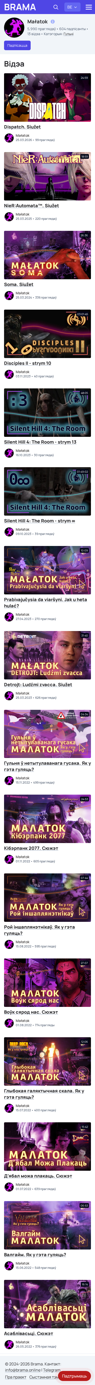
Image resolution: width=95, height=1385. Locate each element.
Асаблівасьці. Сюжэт (28, 1333)
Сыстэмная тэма (45, 1377)
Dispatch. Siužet (22, 127)
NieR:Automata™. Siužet (31, 205)
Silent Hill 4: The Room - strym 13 (40, 442)
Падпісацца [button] (17, 45)
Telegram (52, 1370)
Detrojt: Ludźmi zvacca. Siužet (38, 684)
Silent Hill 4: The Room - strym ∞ (39, 521)
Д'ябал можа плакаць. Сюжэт (38, 1176)
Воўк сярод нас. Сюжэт (31, 1012)
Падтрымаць (74, 1376)
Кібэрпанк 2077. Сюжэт (31, 848)
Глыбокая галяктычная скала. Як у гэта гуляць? (44, 1094)
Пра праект (15, 1377)
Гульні (68, 33)
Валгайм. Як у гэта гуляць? (35, 1255)
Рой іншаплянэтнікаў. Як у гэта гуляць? (39, 930)
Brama (20, 7)
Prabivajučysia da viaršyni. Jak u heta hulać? (45, 602)
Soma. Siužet (18, 284)
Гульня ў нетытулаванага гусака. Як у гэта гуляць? (47, 766)
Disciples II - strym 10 (27, 363)
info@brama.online (23, 1370)
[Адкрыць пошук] (55, 7)
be (69, 7)
